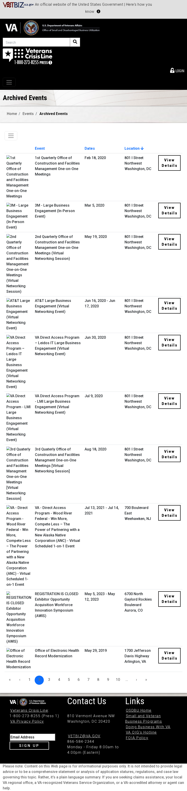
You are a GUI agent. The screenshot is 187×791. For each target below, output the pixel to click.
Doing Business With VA (148, 727)
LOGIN (179, 71)
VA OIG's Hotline (141, 732)
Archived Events (53, 114)
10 (118, 679)
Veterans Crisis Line (29, 710)
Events (28, 114)
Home (12, 114)
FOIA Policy (137, 738)
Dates (90, 148)
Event (40, 148)
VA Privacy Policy (27, 721)
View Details (169, 163)
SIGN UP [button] (29, 745)
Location (132, 148)
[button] (98, 11)
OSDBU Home (139, 710)
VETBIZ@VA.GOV (84, 736)
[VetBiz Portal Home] (18, 4)
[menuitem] (177, 70)
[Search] (75, 42)
